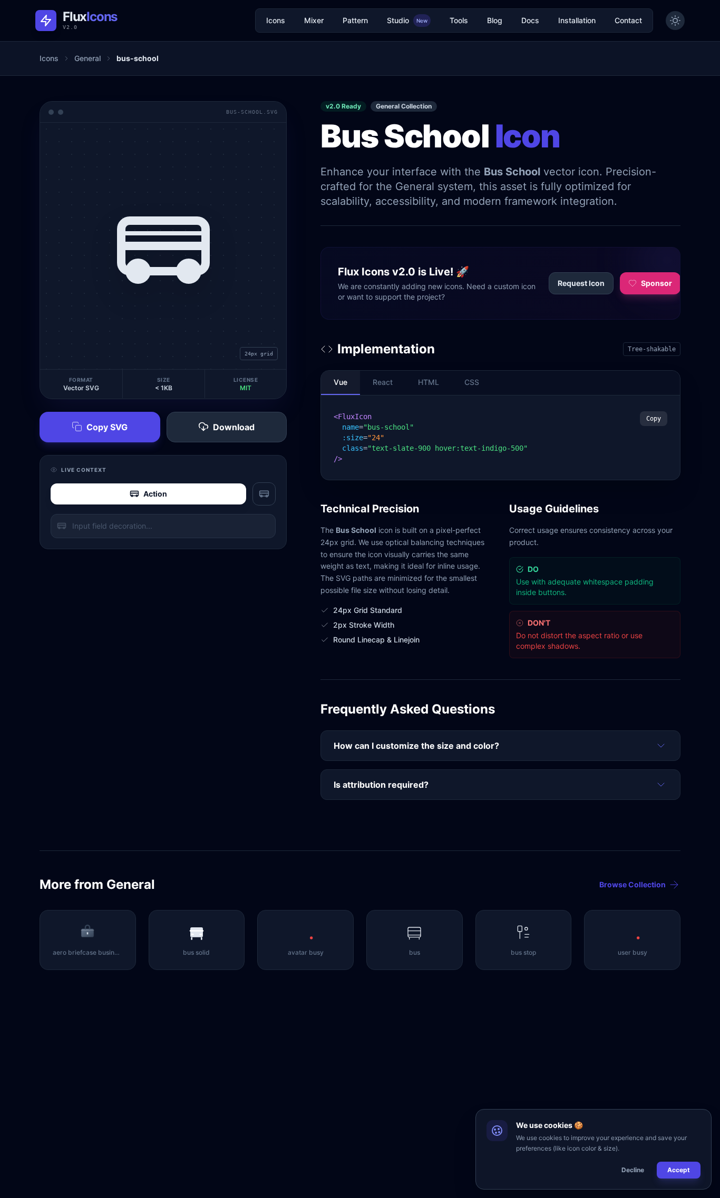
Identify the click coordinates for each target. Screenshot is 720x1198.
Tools (459, 20)
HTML (428, 382)
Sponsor (656, 283)
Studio (407, 20)
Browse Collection (632, 884)
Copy (653, 418)
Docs (530, 20)
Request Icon (581, 283)
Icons (275, 20)
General (87, 58)
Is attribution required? (381, 784)
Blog (494, 20)
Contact (628, 20)
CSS (471, 382)
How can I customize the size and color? (416, 745)
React (383, 382)
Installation (577, 20)
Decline (632, 1170)
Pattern (355, 20)
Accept (678, 1170)
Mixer (314, 20)
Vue (340, 382)
